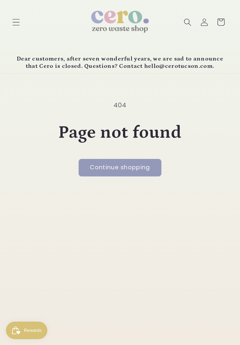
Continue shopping (120, 167)
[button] (16, 22)
